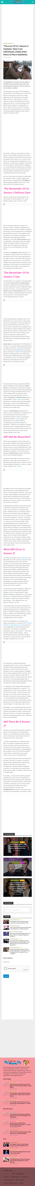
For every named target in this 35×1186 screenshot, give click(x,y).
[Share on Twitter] (1, 301)
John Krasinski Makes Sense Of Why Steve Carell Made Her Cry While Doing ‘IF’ (17, 867)
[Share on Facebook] (1, 298)
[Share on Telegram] (1, 318)
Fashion (12, 1112)
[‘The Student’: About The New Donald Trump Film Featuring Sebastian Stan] (6, 921)
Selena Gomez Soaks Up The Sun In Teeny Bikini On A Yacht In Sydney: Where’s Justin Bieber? (20, 1086)
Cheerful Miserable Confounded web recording (17, 624)
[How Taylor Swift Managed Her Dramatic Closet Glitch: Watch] (6, 1152)
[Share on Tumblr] (1, 311)
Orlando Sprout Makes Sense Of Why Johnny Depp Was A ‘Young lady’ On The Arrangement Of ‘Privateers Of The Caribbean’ (18, 887)
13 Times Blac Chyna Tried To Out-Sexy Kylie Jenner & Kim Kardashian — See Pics (20, 1102)
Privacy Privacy (15, 1177)
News (17, 1082)
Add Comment (14, 1118)
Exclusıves (13, 1121)
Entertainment (7, 43)
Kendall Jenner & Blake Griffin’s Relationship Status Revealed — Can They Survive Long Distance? (20, 1124)
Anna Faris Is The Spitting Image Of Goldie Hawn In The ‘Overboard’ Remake (20, 1132)
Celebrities (13, 1082)
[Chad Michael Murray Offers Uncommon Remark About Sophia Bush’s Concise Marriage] (6, 1159)
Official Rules (19, 1180)
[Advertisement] (17, 24)
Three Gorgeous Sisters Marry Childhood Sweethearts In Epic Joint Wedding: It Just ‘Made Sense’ (20, 1116)
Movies (22, 842)
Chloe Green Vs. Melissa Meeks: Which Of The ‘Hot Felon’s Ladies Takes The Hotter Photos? (20, 1095)
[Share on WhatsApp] (1, 314)
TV (13, 43)
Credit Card (6, 962)
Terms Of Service (9, 1180)
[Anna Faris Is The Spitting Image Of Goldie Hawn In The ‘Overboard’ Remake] (6, 1132)
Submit (6, 976)
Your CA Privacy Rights (10, 1183)
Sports (20, 931)
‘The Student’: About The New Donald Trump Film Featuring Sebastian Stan (17, 846)
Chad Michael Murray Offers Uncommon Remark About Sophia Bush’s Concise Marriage (20, 1161)
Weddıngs (17, 1112)
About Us (6, 1177)
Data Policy (25, 1177)
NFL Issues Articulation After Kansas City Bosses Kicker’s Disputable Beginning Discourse (20, 935)
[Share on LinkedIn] (1, 308)
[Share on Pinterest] (1, 304)
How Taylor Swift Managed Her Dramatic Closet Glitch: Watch (20, 1152)
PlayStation (23, 558)
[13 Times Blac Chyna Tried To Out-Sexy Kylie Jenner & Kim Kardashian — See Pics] (6, 1102)
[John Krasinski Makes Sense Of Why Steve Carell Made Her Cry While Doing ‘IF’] (6, 927)
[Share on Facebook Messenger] (1, 325)
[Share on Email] (1, 321)
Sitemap (21, 1183)
